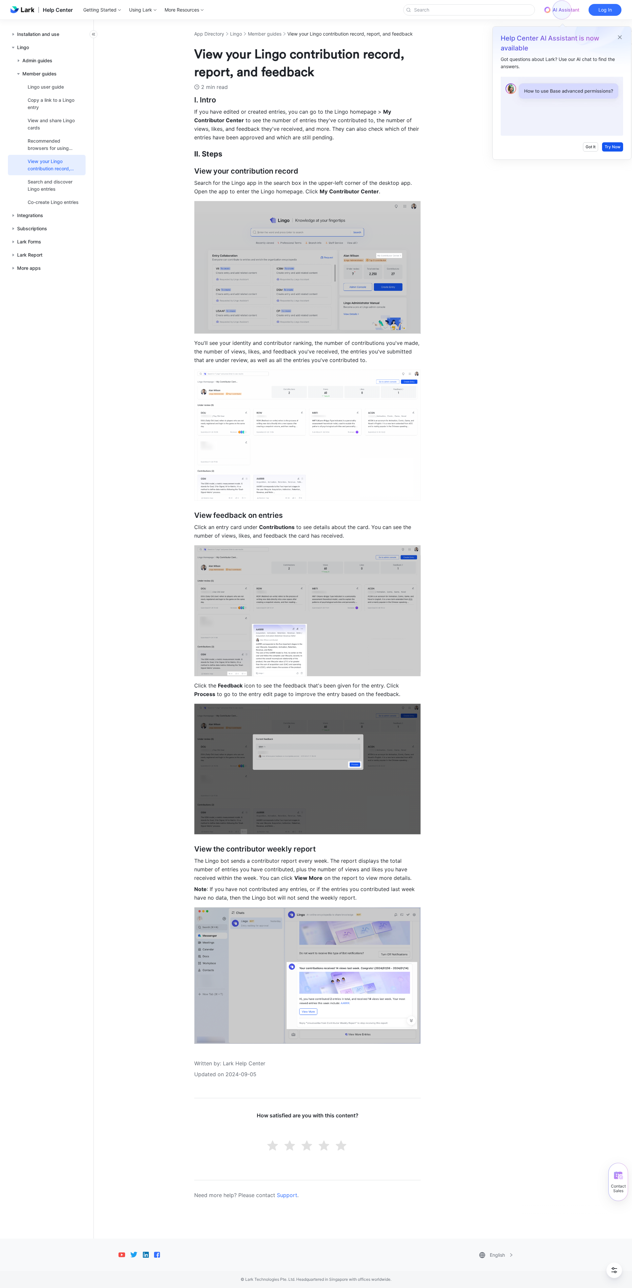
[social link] (124, 1255)
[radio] (273, 1146)
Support (287, 1195)
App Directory (209, 34)
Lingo (236, 34)
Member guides (264, 34)
